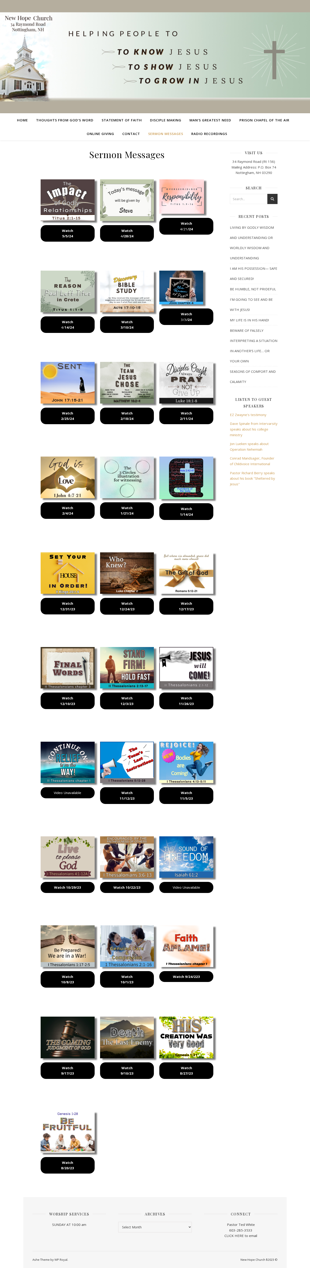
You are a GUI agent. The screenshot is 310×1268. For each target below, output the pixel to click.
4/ (67, 325)
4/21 (186, 226)
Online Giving (100, 133)
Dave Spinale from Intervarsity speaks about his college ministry (254, 429)
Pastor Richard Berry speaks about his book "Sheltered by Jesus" (252, 478)
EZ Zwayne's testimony (248, 414)
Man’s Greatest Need (210, 120)
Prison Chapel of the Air (264, 120)
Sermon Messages (165, 133)
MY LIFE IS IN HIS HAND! (249, 320)
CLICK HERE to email (240, 1235)
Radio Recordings (209, 133)
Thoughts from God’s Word (64, 120)
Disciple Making (165, 120)
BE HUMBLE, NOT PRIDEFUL (253, 289)
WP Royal (60, 1260)
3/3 (186, 317)
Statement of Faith (122, 120)
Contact (131, 133)
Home (22, 120)
